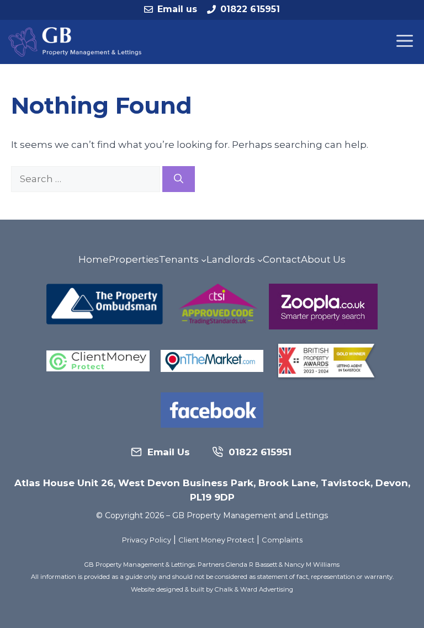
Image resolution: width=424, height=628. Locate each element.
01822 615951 (250, 9)
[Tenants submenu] (203, 260)
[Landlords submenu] (260, 260)
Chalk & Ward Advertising (254, 589)
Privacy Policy (146, 540)
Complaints (282, 540)
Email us (177, 9)
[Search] (178, 179)
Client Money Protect (216, 540)
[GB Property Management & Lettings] (78, 42)
